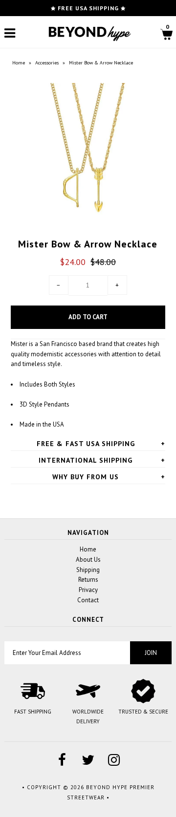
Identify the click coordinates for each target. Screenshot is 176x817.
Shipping (88, 570)
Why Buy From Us (85, 476)
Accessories (47, 63)
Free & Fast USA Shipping (86, 443)
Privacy (88, 590)
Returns (88, 579)
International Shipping (85, 460)
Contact (88, 600)
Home (18, 63)
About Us (88, 559)
